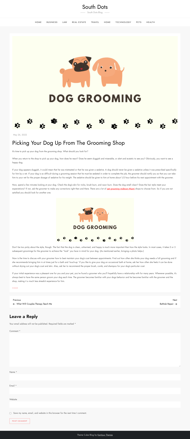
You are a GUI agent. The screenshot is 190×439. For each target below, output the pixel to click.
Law (64, 22)
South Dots (95, 7)
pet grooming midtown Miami (121, 188)
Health (150, 22)
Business (52, 22)
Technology (123, 22)
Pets (139, 22)
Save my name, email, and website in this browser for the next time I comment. (50, 413)
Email (13, 385)
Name (13, 372)
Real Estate (79, 22)
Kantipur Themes (105, 434)
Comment (14, 331)
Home (38, 22)
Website (13, 399)
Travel (95, 22)
